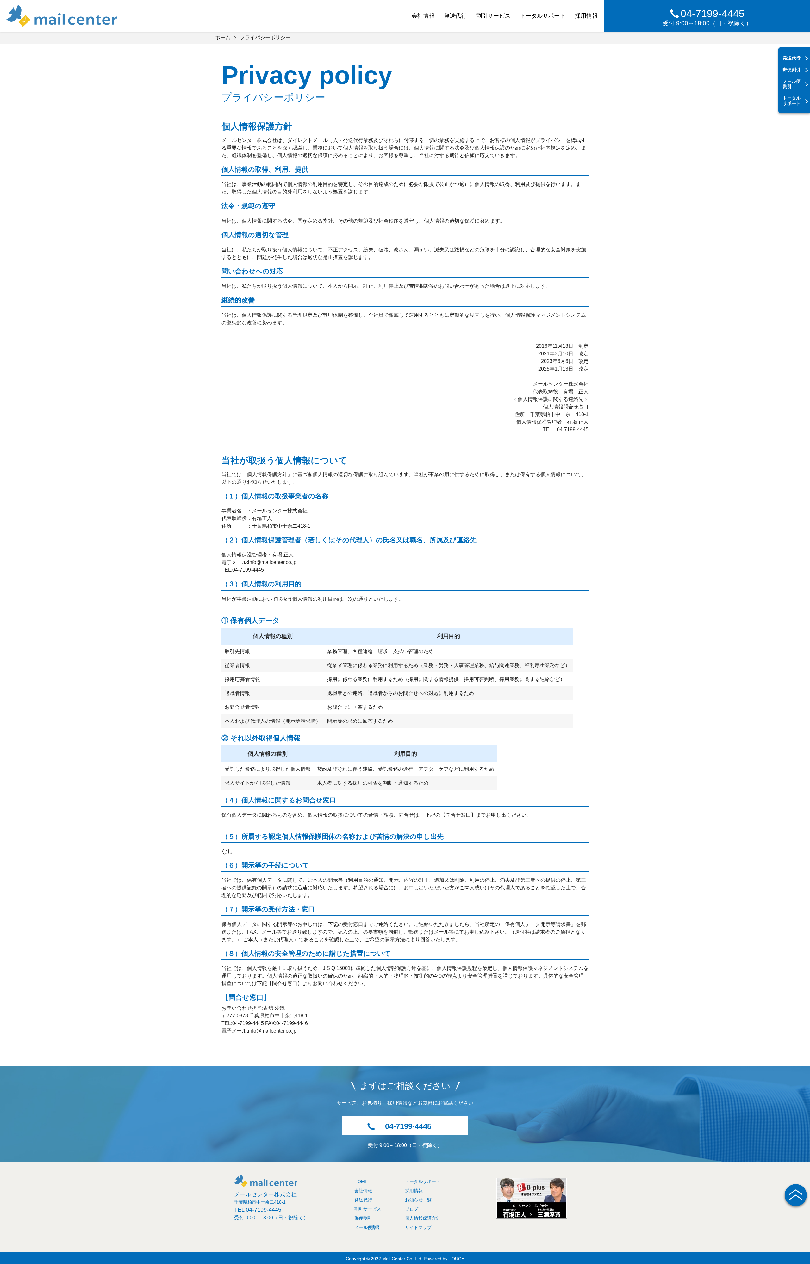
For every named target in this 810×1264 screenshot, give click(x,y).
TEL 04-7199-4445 (257, 1209)
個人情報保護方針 (422, 1218)
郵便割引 (792, 69)
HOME (361, 1181)
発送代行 (455, 16)
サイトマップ (418, 1227)
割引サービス (493, 16)
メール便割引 (792, 84)
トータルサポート (542, 16)
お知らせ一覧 (418, 1199)
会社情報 (423, 16)
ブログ (411, 1209)
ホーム (222, 37)
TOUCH (456, 1258)
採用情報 (586, 16)
